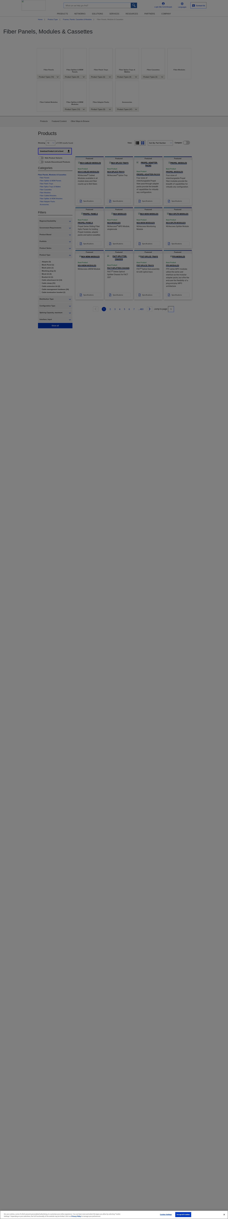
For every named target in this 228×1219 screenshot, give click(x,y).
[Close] (224, 1214)
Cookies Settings (166, 1214)
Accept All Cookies (183, 1214)
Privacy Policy (76, 1216)
